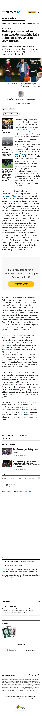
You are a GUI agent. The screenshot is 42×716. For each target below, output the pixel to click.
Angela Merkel (20, 478)
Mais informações (6, 487)
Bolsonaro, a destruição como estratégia (20, 561)
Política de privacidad (13, 698)
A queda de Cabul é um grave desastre (7, 132)
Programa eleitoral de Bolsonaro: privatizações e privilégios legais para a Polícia (21, 576)
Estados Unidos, (25, 132)
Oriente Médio (27, 23)
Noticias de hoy (30, 701)
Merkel (5, 317)
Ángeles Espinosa (18, 455)
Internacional (10, 18)
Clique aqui (21, 284)
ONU (17, 389)
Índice (24, 701)
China (33, 23)
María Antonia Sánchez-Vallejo (21, 99)
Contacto (8, 696)
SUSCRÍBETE (32, 12)
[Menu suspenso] (3, 12)
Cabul (12, 478)
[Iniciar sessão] (38, 12)
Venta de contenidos (16, 696)
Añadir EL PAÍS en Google (11, 114)
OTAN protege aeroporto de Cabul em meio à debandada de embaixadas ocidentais (7, 151)
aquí (30, 491)
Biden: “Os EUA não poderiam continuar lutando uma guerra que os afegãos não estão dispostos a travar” (7, 175)
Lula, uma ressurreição (14, 565)
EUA (38, 23)
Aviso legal (24, 696)
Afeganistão (6, 28)
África (14, 23)
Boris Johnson (21, 154)
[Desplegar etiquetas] (38, 478)
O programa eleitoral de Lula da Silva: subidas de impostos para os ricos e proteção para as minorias (20, 570)
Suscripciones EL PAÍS (28, 698)
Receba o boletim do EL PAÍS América (16, 435)
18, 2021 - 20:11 (24, 102)
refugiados (7, 345)
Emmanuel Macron (10, 196)
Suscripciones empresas (14, 701)
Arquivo (5, 623)
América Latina (6, 23)
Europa (19, 23)
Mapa (20, 698)
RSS (21, 701)
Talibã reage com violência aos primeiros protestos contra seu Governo (25, 451)
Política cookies (32, 696)
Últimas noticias (8, 558)
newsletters (6, 602)
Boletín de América (9, 606)
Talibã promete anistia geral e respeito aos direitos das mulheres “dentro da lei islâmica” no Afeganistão (26, 464)
